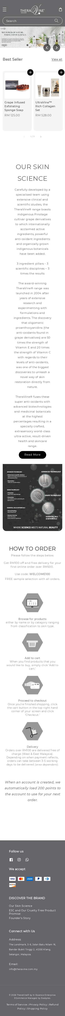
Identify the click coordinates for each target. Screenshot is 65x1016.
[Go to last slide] (47, 47)
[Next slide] (56, 47)
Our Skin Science (20, 906)
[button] (4, 9)
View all (57, 59)
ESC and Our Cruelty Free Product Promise (32, 912)
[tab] (27, 45)
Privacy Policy (38, 1004)
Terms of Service (16, 1004)
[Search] (56, 20)
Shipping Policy (37, 1008)
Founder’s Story (20, 918)
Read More (32, 454)
